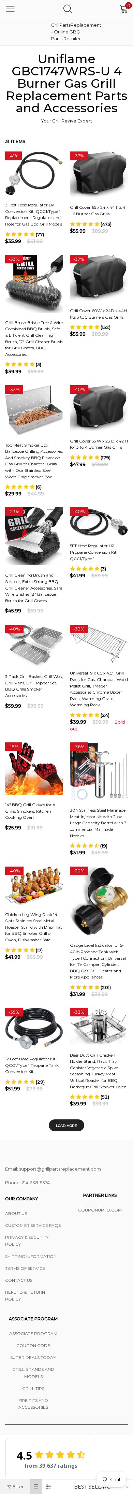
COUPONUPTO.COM (100, 1210)
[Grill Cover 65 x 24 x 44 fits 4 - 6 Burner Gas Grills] (99, 174)
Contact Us (18, 1280)
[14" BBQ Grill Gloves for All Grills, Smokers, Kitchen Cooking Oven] (34, 768)
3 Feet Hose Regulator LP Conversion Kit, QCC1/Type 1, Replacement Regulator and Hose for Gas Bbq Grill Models (33, 214)
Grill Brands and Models (33, 1373)
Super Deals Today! (33, 1357)
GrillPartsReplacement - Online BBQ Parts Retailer (68, 31)
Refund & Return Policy (25, 1296)
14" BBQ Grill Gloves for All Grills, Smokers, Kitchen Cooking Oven (31, 811)
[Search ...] (68, 8)
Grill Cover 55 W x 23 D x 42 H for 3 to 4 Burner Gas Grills (99, 444)
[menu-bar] (10, 8)
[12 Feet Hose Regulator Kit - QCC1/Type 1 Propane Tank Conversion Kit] (34, 1028)
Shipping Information (31, 1256)
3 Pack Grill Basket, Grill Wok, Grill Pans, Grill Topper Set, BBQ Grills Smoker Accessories (34, 686)
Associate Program (33, 1333)
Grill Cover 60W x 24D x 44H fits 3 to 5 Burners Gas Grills (98, 314)
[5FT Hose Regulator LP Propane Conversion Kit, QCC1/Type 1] (99, 521)
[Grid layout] (36, 1486)
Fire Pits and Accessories (33, 1404)
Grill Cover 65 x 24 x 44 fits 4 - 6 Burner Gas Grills (97, 210)
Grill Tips (33, 1388)
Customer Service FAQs (33, 1225)
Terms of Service (25, 1268)
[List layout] (48, 1486)
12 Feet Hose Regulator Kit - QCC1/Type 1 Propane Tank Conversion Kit (32, 1065)
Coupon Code (33, 1345)
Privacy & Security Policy (26, 1241)
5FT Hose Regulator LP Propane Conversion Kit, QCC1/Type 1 (94, 552)
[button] (24, 234)
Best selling (92, 1487)
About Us (16, 1213)
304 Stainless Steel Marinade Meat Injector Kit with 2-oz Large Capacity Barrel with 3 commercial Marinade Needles (98, 823)
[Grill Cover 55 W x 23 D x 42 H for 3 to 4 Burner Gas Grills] (99, 408)
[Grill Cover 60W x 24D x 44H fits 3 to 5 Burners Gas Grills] (99, 278)
